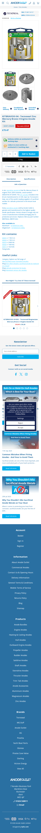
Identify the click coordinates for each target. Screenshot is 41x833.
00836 (4, 245)
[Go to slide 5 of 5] (27, 328)
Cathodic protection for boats (16, 268)
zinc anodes (24, 195)
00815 (4, 247)
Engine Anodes (20, 629)
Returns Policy (20, 598)
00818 (4, 242)
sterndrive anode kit (13, 190)
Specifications (29, 179)
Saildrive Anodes (20, 660)
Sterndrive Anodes (20, 670)
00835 (4, 238)
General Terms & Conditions (20, 582)
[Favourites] (21, 311)
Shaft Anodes (20, 665)
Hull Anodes (20, 640)
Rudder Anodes (20, 655)
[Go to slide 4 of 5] (24, 328)
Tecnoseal (20, 717)
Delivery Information (20, 577)
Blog (20, 603)
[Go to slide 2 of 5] (17, 328)
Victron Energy (20, 763)
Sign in (20, 541)
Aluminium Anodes (20, 691)
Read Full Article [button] (11, 468)
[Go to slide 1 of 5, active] (14, 328)
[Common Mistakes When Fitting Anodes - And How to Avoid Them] (20, 440)
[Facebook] (19, 166)
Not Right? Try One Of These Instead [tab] (20, 281)
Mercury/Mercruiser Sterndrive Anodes (15, 261)
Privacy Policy (20, 593)
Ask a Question (20, 184)
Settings (20, 418)
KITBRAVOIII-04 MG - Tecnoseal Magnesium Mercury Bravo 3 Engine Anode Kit (21, 320)
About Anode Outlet (20, 562)
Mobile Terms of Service (20, 588)
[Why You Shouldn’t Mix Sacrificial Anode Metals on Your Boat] (20, 485)
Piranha (20, 738)
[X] (31, 166)
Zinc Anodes (20, 701)
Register (20, 546)
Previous (3, 306)
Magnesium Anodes (20, 696)
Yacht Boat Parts (20, 743)
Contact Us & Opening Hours (20, 572)
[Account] (34, 2)
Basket (20, 535)
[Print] (27, 166)
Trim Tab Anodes (20, 681)
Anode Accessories (20, 686)
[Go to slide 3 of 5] (20, 328)
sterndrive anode (12, 208)
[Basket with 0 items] (38, 2)
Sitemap (20, 608)
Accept (20, 427)
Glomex (20, 748)
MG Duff (20, 722)
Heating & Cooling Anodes (20, 635)
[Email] (23, 166)
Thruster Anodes (20, 675)
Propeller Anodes (20, 650)
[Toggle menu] (3, 3)
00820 (4, 240)
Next (37, 306)
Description (11, 179)
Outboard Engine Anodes (20, 645)
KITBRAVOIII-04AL (17, 226)
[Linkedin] (35, 166)
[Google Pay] (20, 159)
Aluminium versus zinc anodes (16, 270)
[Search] (7, 2)
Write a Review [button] (16, 18)
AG (20, 733)
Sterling (20, 758)
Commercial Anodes (20, 567)
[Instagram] (26, 374)
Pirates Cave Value (20, 753)
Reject (20, 423)
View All (20, 768)
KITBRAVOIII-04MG (18, 228)
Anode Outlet (20, 727)
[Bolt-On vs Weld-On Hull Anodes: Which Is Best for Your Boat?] (20, 394)
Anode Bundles (20, 624)
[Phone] (30, 2)
